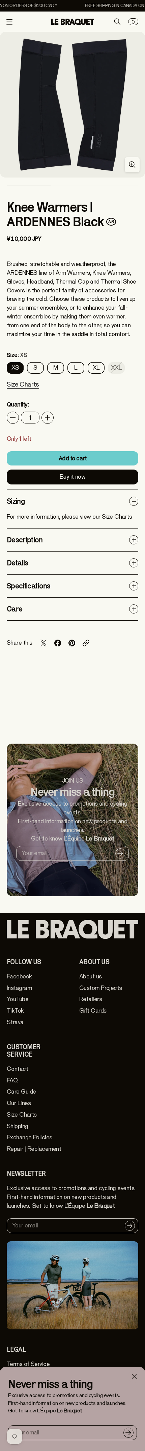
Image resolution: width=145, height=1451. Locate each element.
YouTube (17, 999)
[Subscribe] (128, 1433)
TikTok (15, 1011)
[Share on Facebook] (58, 643)
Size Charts (22, 1115)
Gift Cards (92, 1011)
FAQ (12, 1080)
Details (17, 563)
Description (25, 540)
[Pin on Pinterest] (72, 643)
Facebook (19, 976)
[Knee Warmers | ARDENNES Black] (72, 105)
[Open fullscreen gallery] (132, 164)
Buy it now (72, 477)
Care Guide (21, 1092)
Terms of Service (28, 1364)
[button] (23, 388)
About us (90, 976)
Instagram (19, 988)
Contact (17, 1069)
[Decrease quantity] (13, 418)
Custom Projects (100, 988)
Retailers (90, 999)
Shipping (17, 1126)
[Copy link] (86, 643)
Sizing (16, 501)
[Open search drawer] (117, 21)
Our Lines (19, 1103)
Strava (15, 1022)
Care (14, 609)
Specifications (29, 586)
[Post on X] (43, 643)
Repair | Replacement (34, 1149)
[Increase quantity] (47, 418)
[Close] (134, 1376)
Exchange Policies (29, 1137)
